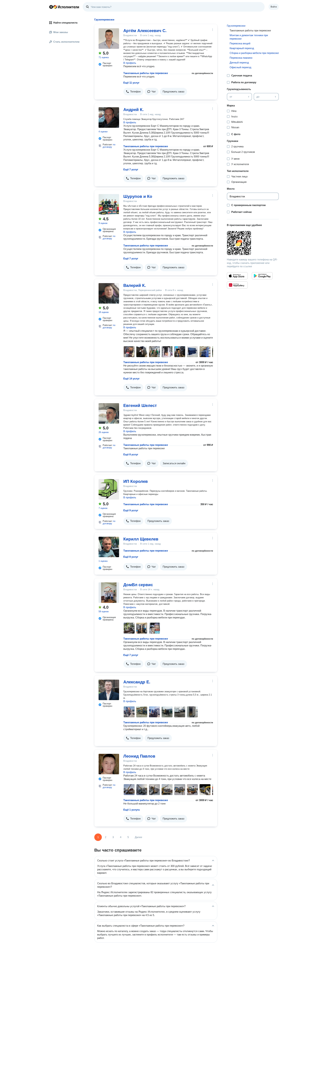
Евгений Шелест (140, 405)
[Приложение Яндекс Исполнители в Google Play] (262, 275)
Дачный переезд (239, 62)
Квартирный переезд (242, 48)
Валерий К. (134, 285)
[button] (133, 91)
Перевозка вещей (240, 43)
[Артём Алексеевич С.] (109, 38)
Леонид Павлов (139, 756)
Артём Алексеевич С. (145, 30)
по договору (109, 145)
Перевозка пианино (241, 57)
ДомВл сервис (138, 584)
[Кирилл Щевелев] (109, 547)
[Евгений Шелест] (109, 413)
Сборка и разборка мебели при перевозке (254, 53)
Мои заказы (60, 32)
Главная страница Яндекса (51, 6)
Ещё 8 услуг (130, 454)
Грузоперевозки (236, 25)
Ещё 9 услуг (130, 510)
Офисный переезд (240, 67)
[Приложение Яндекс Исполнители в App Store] (237, 275)
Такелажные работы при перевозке (145, 73)
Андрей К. (133, 109)
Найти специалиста (65, 22)
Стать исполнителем (66, 41)
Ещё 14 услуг (131, 378)
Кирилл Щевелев (140, 539)
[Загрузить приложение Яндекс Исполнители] (253, 243)
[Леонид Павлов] (109, 764)
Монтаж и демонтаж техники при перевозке (249, 37)
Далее (138, 837)
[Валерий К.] (109, 293)
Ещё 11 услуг (131, 82)
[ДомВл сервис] (109, 592)
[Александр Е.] (109, 690)
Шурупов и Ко (137, 196)
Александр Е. (136, 682)
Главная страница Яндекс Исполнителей (64, 6)
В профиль (129, 62)
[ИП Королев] (109, 489)
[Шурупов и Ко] (109, 204)
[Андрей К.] (109, 117)
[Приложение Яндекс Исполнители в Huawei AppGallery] (237, 285)
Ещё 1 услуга (131, 809)
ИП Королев (135, 481)
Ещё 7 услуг (130, 169)
